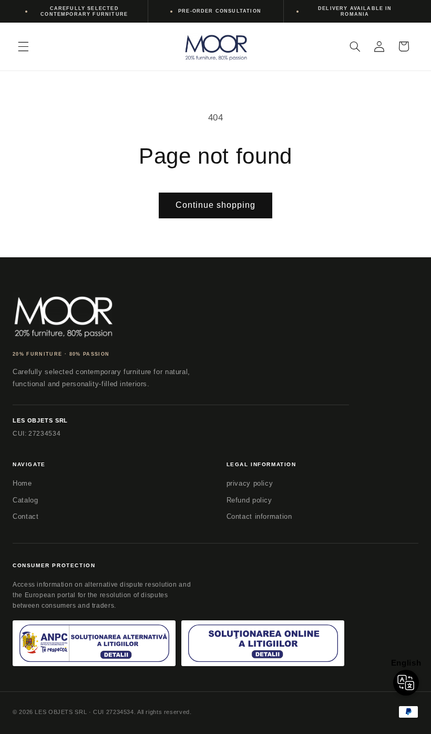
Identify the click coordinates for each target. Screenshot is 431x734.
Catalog (25, 500)
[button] (23, 46)
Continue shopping (216, 204)
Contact (25, 516)
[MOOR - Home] (62, 315)
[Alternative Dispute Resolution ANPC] (94, 643)
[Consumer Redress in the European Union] (262, 643)
